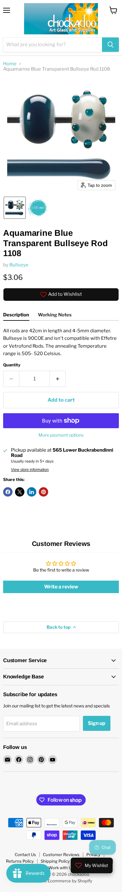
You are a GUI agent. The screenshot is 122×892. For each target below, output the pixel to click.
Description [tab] (16, 315)
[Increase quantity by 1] (58, 379)
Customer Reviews (61, 854)
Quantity (11, 365)
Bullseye (18, 265)
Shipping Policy (55, 861)
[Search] (110, 44)
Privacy (93, 854)
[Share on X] (19, 492)
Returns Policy (20, 861)
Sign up (96, 723)
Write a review (61, 587)
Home (10, 64)
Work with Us (61, 867)
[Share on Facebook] (8, 492)
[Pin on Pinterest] (43, 492)
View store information (30, 470)
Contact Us (25, 854)
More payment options (61, 435)
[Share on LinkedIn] (31, 492)
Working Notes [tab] (55, 315)
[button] (14, 207)
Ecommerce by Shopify (70, 880)
